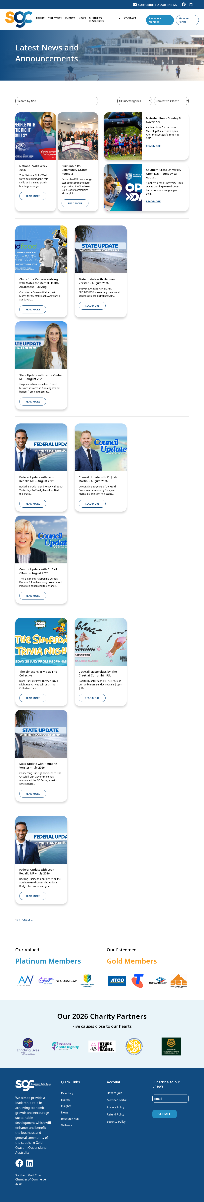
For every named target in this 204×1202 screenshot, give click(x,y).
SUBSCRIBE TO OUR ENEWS (157, 5)
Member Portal (184, 20)
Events (70, 18)
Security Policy (116, 1121)
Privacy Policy (115, 1107)
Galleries (66, 1125)
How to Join (114, 1093)
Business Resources (96, 20)
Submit (164, 1114)
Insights (66, 1106)
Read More (33, 196)
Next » (28, 920)
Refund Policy (115, 1114)
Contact (130, 18)
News (82, 18)
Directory (55, 18)
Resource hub (70, 1118)
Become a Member (155, 20)
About (40, 18)
